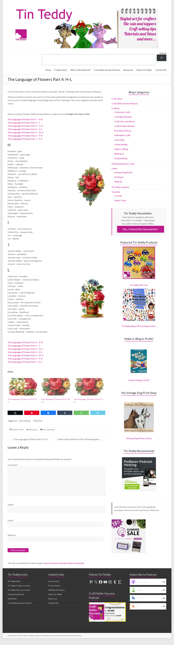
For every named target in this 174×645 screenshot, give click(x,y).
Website (11, 535)
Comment (13, 465)
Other (114, 168)
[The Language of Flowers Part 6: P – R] (89, 386)
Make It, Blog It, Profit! (139, 380)
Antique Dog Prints (123, 172)
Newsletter (12, 598)
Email (11, 520)
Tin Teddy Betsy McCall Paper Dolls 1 (139, 326)
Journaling (119, 140)
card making (24, 420)
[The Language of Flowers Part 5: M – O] (56, 386)
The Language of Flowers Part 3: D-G (29, 439)
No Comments (49, 429)
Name (11, 504)
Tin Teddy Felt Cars (139, 285)
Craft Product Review (124, 126)
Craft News (117, 98)
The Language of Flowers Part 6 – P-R (25, 135)
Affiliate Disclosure (56, 590)
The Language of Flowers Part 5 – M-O (26, 132)
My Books (119, 177)
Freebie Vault (60, 70)
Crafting (115, 108)
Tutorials (116, 192)
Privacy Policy (54, 585)
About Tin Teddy (144, 70)
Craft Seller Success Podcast (107, 70)
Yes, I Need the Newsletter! (140, 229)
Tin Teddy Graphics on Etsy (19, 585)
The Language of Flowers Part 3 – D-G (25, 126)
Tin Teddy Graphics (120, 187)
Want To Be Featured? (80, 70)
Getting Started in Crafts (123, 163)
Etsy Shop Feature (122, 130)
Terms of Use (53, 581)
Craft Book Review (123, 116)
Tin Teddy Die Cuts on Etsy (19, 590)
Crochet (118, 195)
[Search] (161, 57)
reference (37, 420)
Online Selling (120, 144)
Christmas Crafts (122, 112)
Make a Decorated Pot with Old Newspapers (80, 439)
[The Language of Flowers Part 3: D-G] (23, 386)
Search (163, 53)
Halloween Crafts (122, 135)
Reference (33, 429)
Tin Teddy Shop (14, 581)
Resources (128, 70)
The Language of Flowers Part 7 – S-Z (25, 139)
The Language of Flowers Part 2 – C (24, 122)
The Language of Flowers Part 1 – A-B (25, 119)
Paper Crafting (121, 149)
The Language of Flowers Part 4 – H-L (25, 129)
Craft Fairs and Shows (124, 121)
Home (48, 70)
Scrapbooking (120, 158)
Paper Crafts (120, 200)
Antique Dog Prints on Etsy (139, 438)
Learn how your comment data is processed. (64, 563)
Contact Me (160, 70)
